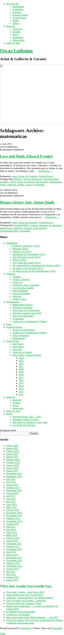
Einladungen (18, 338)
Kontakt (16, 31)
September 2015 (14, 490)
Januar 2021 (12, 456)
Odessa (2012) (19, 260)
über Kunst (17, 344)
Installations (18, 6)
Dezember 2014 (14, 512)
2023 (21, 360)
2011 (21, 394)
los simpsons (55, 225)
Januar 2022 (12, 454)
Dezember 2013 (14, 543)
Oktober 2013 (13, 546)
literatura (43, 225)
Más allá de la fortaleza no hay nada (30, 422)
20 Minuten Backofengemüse (20, 611)
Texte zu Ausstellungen (23, 330)
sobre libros (18, 346)
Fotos (9, 324)
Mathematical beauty (22, 304)
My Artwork (12, 3)
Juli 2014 (10, 526)
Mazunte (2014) (20, 248)
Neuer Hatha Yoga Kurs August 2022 (24, 595)
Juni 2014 (11, 529)
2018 (21, 374)
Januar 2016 (12, 484)
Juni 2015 (11, 498)
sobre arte (17, 349)
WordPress (26, 628)
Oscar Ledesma (16, 50)
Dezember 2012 (14, 557)
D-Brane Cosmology (22, 307)
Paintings (16, 12)
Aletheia (16, 276)
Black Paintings (20, 290)
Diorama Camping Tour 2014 (26, 313)
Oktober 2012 (13, 563)
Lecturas (34, 225)
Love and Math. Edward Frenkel (26, 156)
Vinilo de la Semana (22, 352)
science (29, 184)
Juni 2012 (11, 574)
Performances (13, 302)
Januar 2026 (12, 445)
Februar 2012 (12, 577)
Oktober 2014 (13, 518)
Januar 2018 (12, 468)
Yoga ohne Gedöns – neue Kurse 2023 (25, 592)
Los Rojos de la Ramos (23, 425)
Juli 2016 (10, 479)
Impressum (17, 37)
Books (15, 20)
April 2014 (11, 532)
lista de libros (42, 182)
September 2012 (14, 566)
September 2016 (14, 476)
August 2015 (12, 493)
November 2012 (14, 560)
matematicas (56, 182)
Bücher (17, 179)
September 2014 (14, 521)
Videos (15, 23)
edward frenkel (51, 179)
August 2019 (12, 465)
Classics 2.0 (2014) (21, 251)
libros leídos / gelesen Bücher (26, 355)
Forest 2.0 (17, 282)
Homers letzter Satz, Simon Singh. (27, 202)
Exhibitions (18, 9)
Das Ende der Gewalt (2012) (26, 257)
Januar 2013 (12, 554)
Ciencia (26, 179)
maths (3, 184)
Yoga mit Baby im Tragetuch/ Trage (23, 603)
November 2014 (14, 515)
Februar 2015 (12, 510)
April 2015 (11, 504)
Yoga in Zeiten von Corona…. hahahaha (26, 600)
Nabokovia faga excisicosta (25, 285)
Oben (2, 633)
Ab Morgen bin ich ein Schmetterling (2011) (34, 271)
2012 (21, 391)
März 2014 (11, 535)
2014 (21, 386)
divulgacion (37, 179)
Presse (15, 34)
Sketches (16, 296)
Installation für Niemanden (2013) (29, 254)
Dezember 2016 (14, 473)
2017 (21, 377)
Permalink (40, 184)
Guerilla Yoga (43, 586)
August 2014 (12, 524)
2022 (21, 363)
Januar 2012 (12, 580)
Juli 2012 (10, 571)
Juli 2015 (10, 496)
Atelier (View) (19, 299)
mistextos (11, 184)
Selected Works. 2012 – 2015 (26, 416)
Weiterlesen (45, 171)
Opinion (28, 228)
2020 (21, 369)
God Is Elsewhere (21, 293)
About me (17, 29)
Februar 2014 (12, 538)
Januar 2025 (12, 448)
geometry (4, 182)
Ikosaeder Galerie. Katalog (25, 419)
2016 (21, 380)
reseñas (21, 184)
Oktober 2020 (13, 459)
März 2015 (11, 507)
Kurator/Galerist (20, 15)
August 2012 (12, 568)
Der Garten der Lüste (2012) (26, 262)
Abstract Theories (21, 279)
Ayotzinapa (18, 318)
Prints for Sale (13, 43)
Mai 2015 (11, 501)
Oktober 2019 (13, 462)
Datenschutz (18, 40)
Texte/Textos (12, 341)
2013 (21, 388)
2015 (21, 383)
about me (10, 26)
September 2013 (14, 549)
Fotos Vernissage (20, 335)
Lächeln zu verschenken (18, 614)
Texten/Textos (19, 17)
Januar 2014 (12, 540)
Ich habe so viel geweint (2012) (27, 268)
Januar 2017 (12, 470)
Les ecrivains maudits (23, 288)
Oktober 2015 (13, 487)
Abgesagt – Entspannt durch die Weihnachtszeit (29, 597)
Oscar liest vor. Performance (26, 310)
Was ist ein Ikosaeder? (23, 316)
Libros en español (25, 182)
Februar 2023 (12, 451)
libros (13, 182)
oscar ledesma (40, 228)
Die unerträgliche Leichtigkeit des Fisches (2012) (36, 265)
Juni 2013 (11, 552)
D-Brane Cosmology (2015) (26, 246)
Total (21, 358)
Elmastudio (56, 628)
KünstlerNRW (21, 225)
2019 (21, 372)
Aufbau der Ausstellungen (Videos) (29, 321)
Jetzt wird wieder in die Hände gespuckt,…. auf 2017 (32, 617)
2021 (21, 366)
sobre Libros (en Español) (24, 176)
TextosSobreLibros (9, 231)
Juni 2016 (11, 482)
